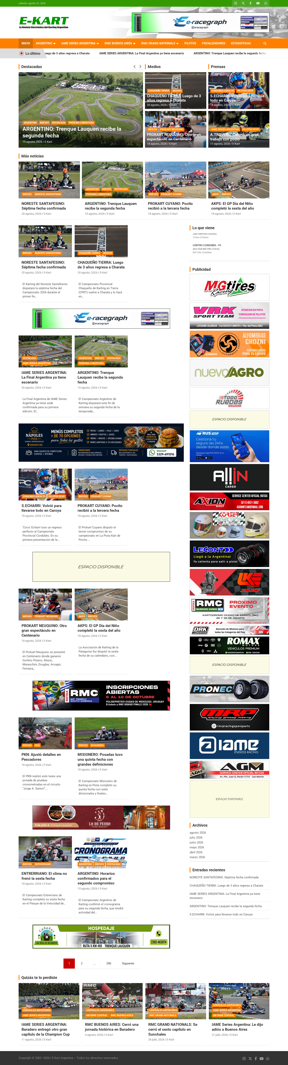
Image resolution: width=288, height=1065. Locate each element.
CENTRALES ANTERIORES (37, 1010)
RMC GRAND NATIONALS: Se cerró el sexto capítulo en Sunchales (172, 1029)
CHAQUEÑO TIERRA (158, 90)
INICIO (26, 43)
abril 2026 (196, 852)
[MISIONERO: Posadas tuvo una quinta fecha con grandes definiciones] (101, 733)
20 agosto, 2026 (157, 104)
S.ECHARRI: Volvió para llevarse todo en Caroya (251, 53)
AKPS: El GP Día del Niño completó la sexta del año (232, 206)
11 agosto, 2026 (220, 143)
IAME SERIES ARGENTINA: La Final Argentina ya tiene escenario (85, 53)
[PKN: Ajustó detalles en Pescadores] (45, 733)
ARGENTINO (44, 43)
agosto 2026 (198, 832)
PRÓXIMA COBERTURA (98, 194)
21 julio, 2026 (220, 1034)
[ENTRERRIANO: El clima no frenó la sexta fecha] (45, 852)
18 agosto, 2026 (157, 143)
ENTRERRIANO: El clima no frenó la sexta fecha (44, 876)
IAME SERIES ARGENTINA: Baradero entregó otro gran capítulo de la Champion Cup (46, 1029)
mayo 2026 (197, 847)
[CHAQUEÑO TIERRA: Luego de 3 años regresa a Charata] (101, 241)
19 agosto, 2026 (95, 213)
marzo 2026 (197, 857)
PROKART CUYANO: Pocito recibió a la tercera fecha (170, 206)
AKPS (215, 194)
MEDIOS (177, 90)
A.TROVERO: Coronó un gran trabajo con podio (234, 136)
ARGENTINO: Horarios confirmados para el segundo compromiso (75, 132)
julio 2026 (196, 837)
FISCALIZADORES (213, 43)
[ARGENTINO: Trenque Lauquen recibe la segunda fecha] (101, 351)
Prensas (218, 66)
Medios (154, 66)
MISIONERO (97, 745)
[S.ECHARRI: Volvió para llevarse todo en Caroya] (45, 484)
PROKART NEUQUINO (171, 129)
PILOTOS (190, 43)
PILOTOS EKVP (245, 90)
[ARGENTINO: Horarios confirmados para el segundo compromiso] (101, 852)
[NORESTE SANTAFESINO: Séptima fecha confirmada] (45, 241)
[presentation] (134, 66)
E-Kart (48, 141)
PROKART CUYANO (171, 194)
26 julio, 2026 (156, 1039)
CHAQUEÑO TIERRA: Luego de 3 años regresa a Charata (174, 98)
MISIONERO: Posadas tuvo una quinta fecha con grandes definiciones (100, 759)
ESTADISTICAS (241, 43)
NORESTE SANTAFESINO (48, 194)
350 (108, 963)
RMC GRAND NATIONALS (158, 43)
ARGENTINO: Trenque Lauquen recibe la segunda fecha (173, 53)
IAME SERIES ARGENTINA (78, 43)
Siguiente (128, 963)
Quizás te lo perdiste (39, 977)
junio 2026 (196, 842)
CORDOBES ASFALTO (222, 90)
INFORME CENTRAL (97, 1015)
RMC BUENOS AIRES (118, 43)
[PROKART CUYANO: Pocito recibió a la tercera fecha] (101, 484)
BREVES (44, 122)
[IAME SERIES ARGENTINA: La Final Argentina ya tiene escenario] (45, 351)
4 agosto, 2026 (94, 1034)
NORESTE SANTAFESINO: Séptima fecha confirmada (44, 206)
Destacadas (31, 66)
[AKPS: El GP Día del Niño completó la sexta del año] (101, 604)
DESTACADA (58, 122)
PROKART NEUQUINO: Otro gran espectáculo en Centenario (174, 136)
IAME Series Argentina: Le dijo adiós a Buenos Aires (237, 1027)
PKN (37, 745)
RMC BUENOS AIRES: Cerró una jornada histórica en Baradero (112, 1027)
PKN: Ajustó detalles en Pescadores (41, 757)
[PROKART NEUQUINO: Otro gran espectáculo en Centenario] (45, 604)
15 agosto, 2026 (32, 141)
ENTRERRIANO (43, 864)
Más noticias (32, 156)
